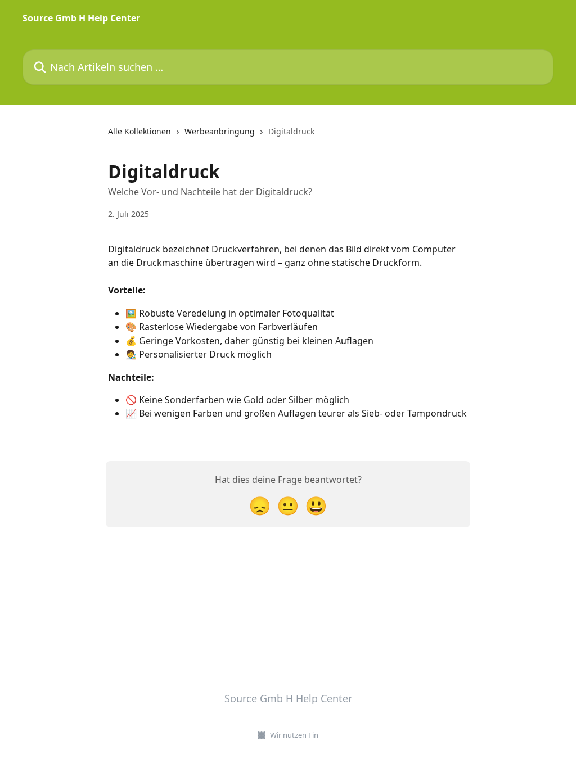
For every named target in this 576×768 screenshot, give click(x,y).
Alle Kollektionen (139, 131)
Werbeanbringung (219, 131)
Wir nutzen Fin (294, 735)
